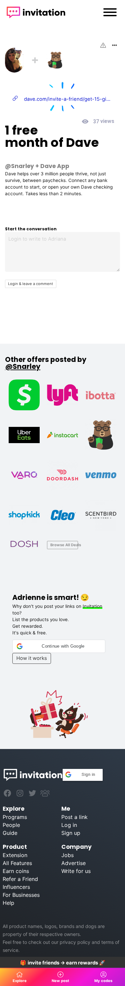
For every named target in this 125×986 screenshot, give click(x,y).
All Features (17, 863)
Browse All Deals (64, 545)
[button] (59, 646)
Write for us (76, 871)
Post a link (74, 817)
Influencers (16, 887)
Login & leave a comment (30, 283)
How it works (31, 658)
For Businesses (21, 895)
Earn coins (16, 871)
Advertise (73, 863)
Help (8, 902)
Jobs (67, 855)
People (11, 825)
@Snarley (19, 166)
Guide (10, 833)
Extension (15, 855)
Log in (69, 825)
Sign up (70, 833)
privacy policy (75, 942)
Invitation (92, 606)
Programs (15, 817)
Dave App (54, 166)
